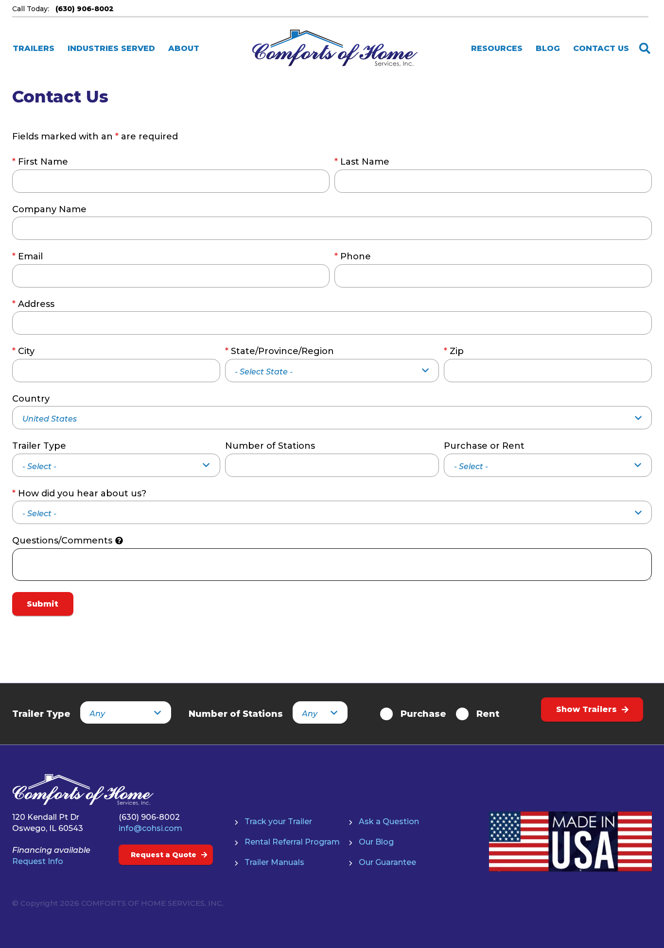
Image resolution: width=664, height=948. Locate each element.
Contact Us (601, 48)
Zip (454, 351)
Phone (352, 256)
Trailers (33, 48)
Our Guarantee (387, 862)
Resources (497, 48)
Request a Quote (163, 854)
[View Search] (645, 48)
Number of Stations (270, 445)
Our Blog (376, 841)
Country (31, 398)
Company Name (49, 209)
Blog (548, 48)
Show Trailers (586, 709)
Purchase (423, 714)
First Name (40, 161)
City (23, 351)
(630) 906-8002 (149, 817)
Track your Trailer (278, 821)
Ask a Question (389, 821)
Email (27, 256)
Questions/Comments (62, 540)
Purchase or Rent (484, 445)
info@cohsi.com (150, 828)
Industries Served (111, 48)
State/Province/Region (279, 351)
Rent (487, 714)
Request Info (37, 861)
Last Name (361, 161)
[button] (119, 541)
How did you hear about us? (79, 493)
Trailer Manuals (274, 862)
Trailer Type (39, 445)
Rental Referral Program (292, 841)
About (183, 48)
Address (33, 304)
